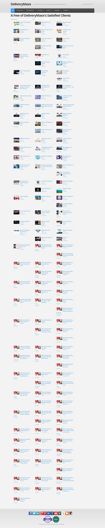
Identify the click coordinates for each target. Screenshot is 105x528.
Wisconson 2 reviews (22, 500)
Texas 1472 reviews (67, 232)
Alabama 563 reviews (64, 149)
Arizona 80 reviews (46, 223)
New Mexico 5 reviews (43, 384)
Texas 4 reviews (47, 158)
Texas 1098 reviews (21, 107)
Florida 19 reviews (25, 98)
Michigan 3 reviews (67, 158)
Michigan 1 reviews (22, 414)
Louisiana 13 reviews (66, 72)
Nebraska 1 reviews (65, 490)
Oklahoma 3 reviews (68, 205)
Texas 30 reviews (65, 239)
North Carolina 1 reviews (64, 375)
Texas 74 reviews (46, 140)
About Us (48, 10)
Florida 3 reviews (67, 190)
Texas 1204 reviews (25, 212)
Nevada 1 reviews (43, 348)
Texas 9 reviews (66, 40)
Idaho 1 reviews (43, 331)
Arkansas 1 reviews (22, 375)
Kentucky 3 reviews (64, 340)
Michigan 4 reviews (64, 264)
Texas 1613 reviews (46, 232)
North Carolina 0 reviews (65, 480)
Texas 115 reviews (68, 198)
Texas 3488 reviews (66, 80)
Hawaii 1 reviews (64, 301)
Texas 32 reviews (46, 97)
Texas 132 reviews (63, 223)
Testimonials (56, 10)
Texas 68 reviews (66, 56)
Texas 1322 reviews (67, 24)
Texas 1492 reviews (24, 232)
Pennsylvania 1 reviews (22, 358)
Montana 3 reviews (43, 358)
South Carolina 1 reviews (43, 452)
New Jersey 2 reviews (64, 366)
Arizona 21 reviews (65, 431)
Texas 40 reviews (25, 149)
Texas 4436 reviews (46, 190)
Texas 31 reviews (46, 47)
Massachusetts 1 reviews (64, 357)
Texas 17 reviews (25, 24)
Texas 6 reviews (24, 140)
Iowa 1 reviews (43, 292)
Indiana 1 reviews (43, 322)
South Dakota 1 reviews (64, 312)
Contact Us (66, 10)
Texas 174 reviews (46, 213)
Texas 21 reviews (25, 72)
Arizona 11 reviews (43, 247)
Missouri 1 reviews (64, 413)
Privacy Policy (57, 524)
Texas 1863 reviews (44, 107)
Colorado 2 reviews (43, 462)
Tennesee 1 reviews (25, 223)
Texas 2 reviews (22, 40)
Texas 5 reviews (47, 32)
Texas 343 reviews (68, 183)
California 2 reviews (64, 247)
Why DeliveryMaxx (30, 10)
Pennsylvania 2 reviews (43, 431)
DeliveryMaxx (21, 4)
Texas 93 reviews (22, 88)
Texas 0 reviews (46, 24)
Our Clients (40, 10)
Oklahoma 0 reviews (47, 40)
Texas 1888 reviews (68, 107)
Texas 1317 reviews (47, 124)
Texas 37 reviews (45, 73)
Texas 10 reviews (43, 302)
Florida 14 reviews (47, 149)
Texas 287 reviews (47, 183)
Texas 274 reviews (66, 124)
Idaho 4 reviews (22, 322)
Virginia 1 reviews (43, 422)
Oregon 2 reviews (22, 431)
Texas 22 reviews (67, 132)
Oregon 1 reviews (43, 490)
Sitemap (62, 524)
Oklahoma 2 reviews (64, 422)
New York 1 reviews (43, 480)
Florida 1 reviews (25, 167)
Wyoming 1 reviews (64, 256)
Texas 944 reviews (67, 98)
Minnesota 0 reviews (43, 413)
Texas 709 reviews (21, 124)
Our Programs (19, 10)
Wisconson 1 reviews (64, 403)
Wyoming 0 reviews (64, 322)
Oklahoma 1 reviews (24, 31)
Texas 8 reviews (21, 57)
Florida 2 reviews (67, 32)
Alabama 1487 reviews (67, 140)
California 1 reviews (43, 274)
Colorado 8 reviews (43, 403)
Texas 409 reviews (67, 115)
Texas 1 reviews (68, 64)
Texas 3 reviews (42, 56)
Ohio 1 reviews (22, 284)
